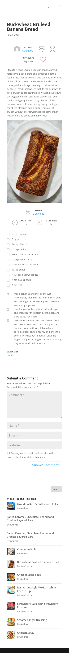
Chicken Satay (25, 632)
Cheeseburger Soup (29, 574)
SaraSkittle (28, 50)
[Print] (41, 48)
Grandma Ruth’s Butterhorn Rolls (37, 504)
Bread (10, 354)
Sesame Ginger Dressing (32, 620)
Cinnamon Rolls (26, 549)
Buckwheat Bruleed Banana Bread (38, 562)
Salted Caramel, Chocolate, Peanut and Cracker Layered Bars (30, 518)
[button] (52, 48)
